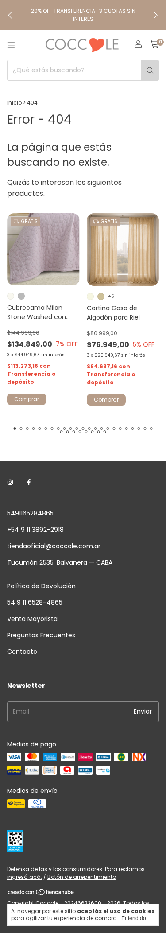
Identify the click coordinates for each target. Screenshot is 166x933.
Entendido (133, 918)
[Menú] (11, 45)
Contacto (22, 651)
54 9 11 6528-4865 (34, 602)
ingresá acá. (24, 877)
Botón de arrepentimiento (81, 877)
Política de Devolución (41, 586)
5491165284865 (30, 513)
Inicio (14, 102)
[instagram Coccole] (10, 483)
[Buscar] (150, 70)
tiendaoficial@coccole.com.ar (53, 546)
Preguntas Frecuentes (41, 635)
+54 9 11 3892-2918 (35, 529)
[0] (154, 45)
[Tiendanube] (41, 894)
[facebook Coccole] (29, 483)
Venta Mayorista (32, 618)
